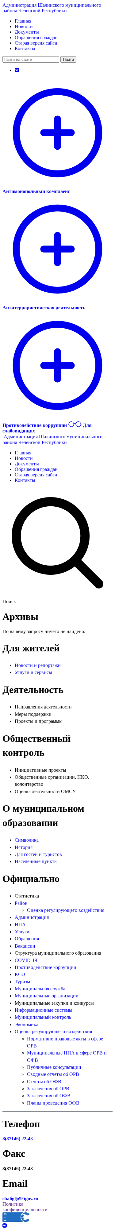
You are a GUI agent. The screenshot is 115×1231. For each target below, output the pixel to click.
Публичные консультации (54, 1067)
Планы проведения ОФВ (53, 1102)
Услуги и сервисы (33, 672)
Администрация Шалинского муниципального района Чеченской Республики (51, 7)
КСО (20, 974)
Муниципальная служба (40, 988)
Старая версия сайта (36, 43)
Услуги (22, 931)
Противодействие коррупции (45, 967)
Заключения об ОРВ (48, 1088)
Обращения (27, 938)
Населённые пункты (36, 861)
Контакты (25, 48)
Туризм (22, 981)
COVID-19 (26, 960)
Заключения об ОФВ (49, 1095)
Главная (23, 21)
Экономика (26, 1024)
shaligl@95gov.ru (20, 1198)
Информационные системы (43, 1010)
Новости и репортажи (38, 665)
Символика (27, 840)
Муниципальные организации (47, 995)
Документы (27, 32)
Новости (24, 26)
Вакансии (25, 946)
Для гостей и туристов (38, 854)
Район (21, 903)
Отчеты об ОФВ (44, 1081)
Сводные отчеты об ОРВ (53, 1074)
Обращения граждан (36, 37)
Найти (68, 59)
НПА (20, 924)
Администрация (32, 917)
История (24, 847)
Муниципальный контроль (43, 1017)
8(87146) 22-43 (17, 1138)
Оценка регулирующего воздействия (65, 910)
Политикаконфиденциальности (25, 1206)
